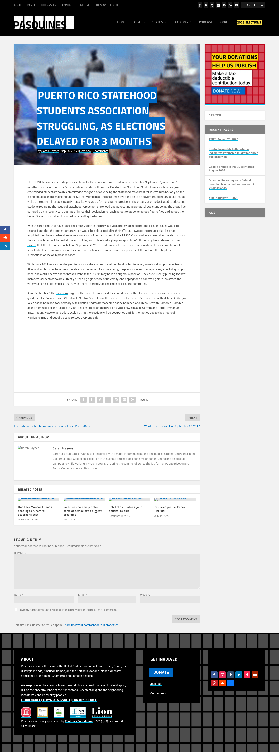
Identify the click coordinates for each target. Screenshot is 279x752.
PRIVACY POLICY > (84, 700)
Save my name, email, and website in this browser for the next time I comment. (68, 609)
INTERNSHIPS (49, 5)
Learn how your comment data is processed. (91, 625)
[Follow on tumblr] (230, 674)
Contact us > (158, 693)
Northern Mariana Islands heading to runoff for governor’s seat (35, 510)
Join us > (156, 684)
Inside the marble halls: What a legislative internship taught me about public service (233, 153)
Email (82, 594)
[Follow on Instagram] (222, 674)
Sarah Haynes (50, 151)
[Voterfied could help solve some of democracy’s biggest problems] (84, 499)
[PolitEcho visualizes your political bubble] (129, 499)
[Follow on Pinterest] (214, 683)
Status (157, 22)
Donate (224, 22)
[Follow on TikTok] (247, 674)
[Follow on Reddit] (222, 683)
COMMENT (21, 553)
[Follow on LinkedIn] (238, 674)
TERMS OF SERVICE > (56, 700)
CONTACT (68, 5)
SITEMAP (100, 5)
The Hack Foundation (79, 721)
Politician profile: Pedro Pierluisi (169, 509)
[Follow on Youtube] (255, 674)
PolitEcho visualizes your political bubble (125, 509)
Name (18, 594)
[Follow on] (230, 683)
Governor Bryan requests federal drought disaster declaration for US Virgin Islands (231, 184)
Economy (181, 22)
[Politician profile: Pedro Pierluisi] (175, 499)
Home (121, 22)
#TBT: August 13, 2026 (223, 198)
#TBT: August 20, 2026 (223, 139)
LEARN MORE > (31, 700)
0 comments (100, 151)
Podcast (205, 22)
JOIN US (31, 5)
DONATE (161, 672)
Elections (85, 151)
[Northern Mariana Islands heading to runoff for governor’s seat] (38, 499)
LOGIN (114, 5)
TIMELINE (84, 5)
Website (145, 594)
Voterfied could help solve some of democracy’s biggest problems (83, 510)
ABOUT (18, 5)
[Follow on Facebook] (214, 674)
